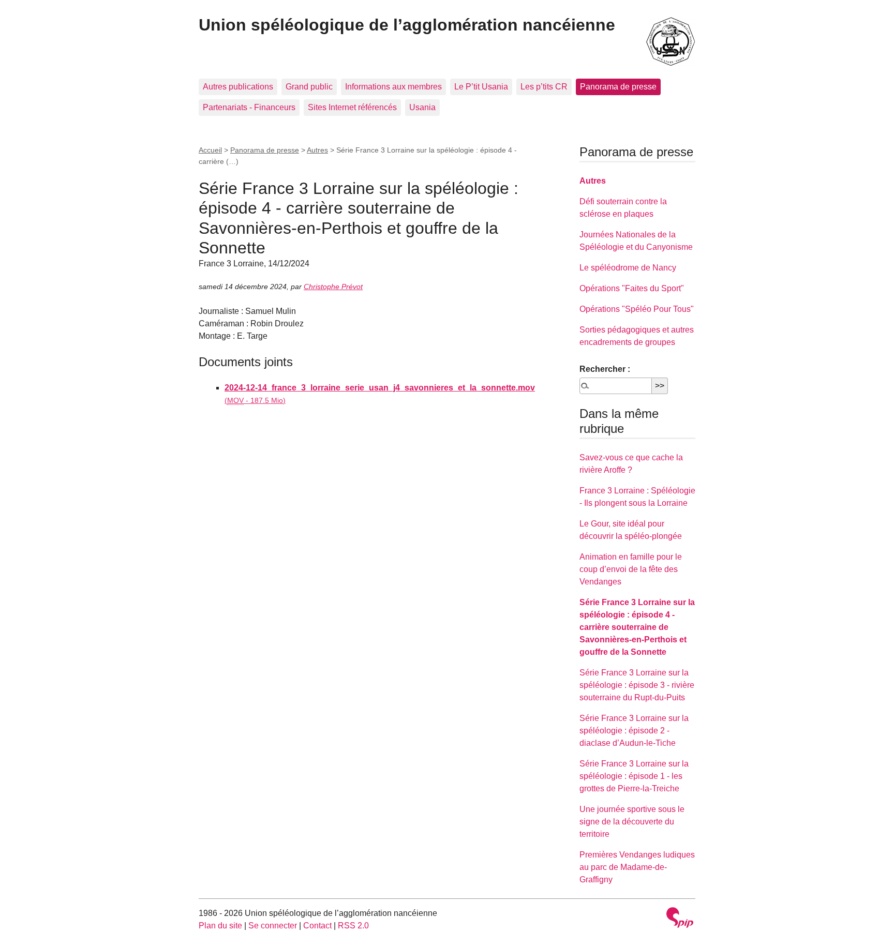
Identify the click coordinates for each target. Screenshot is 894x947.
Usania (422, 107)
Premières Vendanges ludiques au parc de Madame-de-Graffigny (637, 867)
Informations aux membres (393, 86)
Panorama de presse (618, 86)
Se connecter (272, 925)
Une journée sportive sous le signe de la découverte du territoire (631, 821)
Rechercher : (604, 369)
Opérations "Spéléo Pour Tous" (636, 309)
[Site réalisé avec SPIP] (679, 918)
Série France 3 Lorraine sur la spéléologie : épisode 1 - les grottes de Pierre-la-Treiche (634, 776)
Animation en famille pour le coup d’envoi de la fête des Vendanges (630, 569)
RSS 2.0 (353, 925)
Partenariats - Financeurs (249, 107)
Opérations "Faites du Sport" (631, 288)
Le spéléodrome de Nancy (627, 267)
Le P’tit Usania (481, 86)
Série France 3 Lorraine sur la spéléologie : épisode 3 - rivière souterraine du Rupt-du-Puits (636, 685)
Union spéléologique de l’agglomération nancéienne (407, 25)
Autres (317, 150)
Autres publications (238, 86)
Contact (317, 925)
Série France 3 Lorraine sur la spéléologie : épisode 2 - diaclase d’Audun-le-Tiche (634, 730)
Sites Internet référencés (352, 107)
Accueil (210, 150)
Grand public (309, 86)
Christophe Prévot (333, 286)
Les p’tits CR (544, 86)
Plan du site (220, 925)
